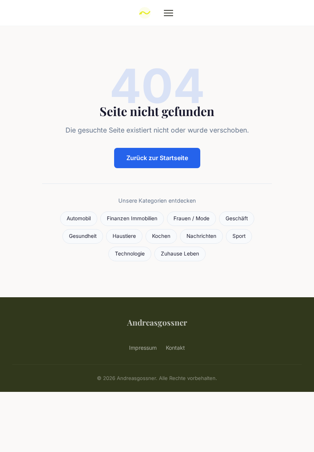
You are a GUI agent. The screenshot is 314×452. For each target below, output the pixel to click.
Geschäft (237, 218)
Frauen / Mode (191, 218)
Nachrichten (201, 236)
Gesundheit (82, 236)
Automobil (79, 218)
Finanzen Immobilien (132, 218)
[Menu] (168, 13)
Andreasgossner (157, 322)
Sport (238, 236)
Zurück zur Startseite (157, 158)
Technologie (130, 254)
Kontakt (175, 347)
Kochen (161, 236)
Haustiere (124, 236)
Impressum (143, 347)
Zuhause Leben (180, 254)
